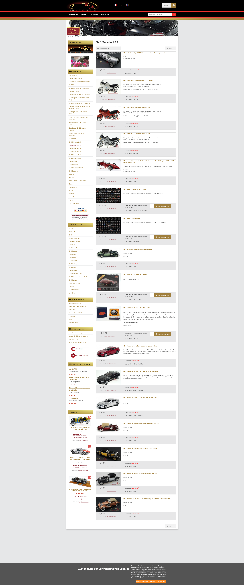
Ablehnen (153, 581)
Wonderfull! (73, 369)
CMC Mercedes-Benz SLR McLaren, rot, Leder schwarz (140, 346)
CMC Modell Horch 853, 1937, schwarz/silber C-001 (140, 474)
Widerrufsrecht (74, 322)
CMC (70, 235)
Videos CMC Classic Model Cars (79, 336)
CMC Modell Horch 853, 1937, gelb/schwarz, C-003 (140, 448)
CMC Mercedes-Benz (75, 274)
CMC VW (71, 286)
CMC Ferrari (72, 254)
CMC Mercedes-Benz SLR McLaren (80, 277)
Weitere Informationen (142, 581)
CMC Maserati (73, 270)
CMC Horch (72, 257)
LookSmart (72, 293)
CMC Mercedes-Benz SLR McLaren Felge (136, 307)
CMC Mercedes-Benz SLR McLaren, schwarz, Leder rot (140, 371)
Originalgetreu (74, 398)
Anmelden (105, 14)
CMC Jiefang (73, 264)
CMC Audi (72, 244)
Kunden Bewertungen (76, 333)
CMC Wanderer (73, 290)
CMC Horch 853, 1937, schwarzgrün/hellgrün (138, 249)
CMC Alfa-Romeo (74, 238)
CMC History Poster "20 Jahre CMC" (134, 189)
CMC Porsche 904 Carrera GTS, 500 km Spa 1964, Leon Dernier (80, 459)
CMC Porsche (73, 280)
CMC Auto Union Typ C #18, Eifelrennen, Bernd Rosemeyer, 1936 (144, 53)
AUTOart (71, 228)
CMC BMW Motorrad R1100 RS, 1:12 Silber (137, 134)
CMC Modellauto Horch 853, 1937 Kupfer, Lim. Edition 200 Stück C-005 (146, 499)
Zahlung (72, 310)
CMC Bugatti (73, 251)
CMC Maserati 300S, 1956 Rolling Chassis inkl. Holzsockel (80, 490)
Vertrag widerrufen (75, 303)
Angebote (73, 412)
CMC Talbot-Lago (74, 283)
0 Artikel (166, 5)
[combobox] (108, 48)
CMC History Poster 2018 (131, 218)
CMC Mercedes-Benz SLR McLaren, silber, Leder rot (140, 398)
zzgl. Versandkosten (83, 440)
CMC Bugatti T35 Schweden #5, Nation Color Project (80, 428)
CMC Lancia (73, 267)
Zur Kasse (94, 14)
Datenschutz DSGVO (75, 313)
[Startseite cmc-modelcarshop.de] (83, 6)
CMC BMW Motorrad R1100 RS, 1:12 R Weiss (138, 80)
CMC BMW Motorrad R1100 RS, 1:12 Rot (136, 107)
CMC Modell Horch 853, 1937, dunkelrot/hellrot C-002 (141, 423)
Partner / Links (73, 339)
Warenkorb (73, 14)
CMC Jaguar (73, 261)
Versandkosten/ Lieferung (77, 306)
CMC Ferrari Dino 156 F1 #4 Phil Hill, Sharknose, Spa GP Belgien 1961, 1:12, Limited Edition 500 (149, 162)
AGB (70, 319)
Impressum (72, 316)
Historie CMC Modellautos (77, 342)
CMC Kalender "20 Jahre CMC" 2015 (135, 274)
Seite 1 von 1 (171, 48)
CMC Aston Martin (75, 241)
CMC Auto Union (74, 248)
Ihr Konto (84, 14)
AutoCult (72, 232)
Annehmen (161, 581)
